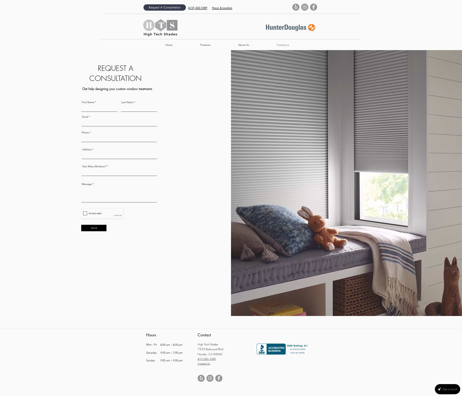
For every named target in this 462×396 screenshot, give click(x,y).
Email (85, 117)
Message (87, 184)
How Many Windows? (94, 166)
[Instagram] (304, 7)
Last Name (127, 102)
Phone (85, 132)
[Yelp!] (295, 7)
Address (87, 149)
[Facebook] (313, 7)
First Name (88, 102)
